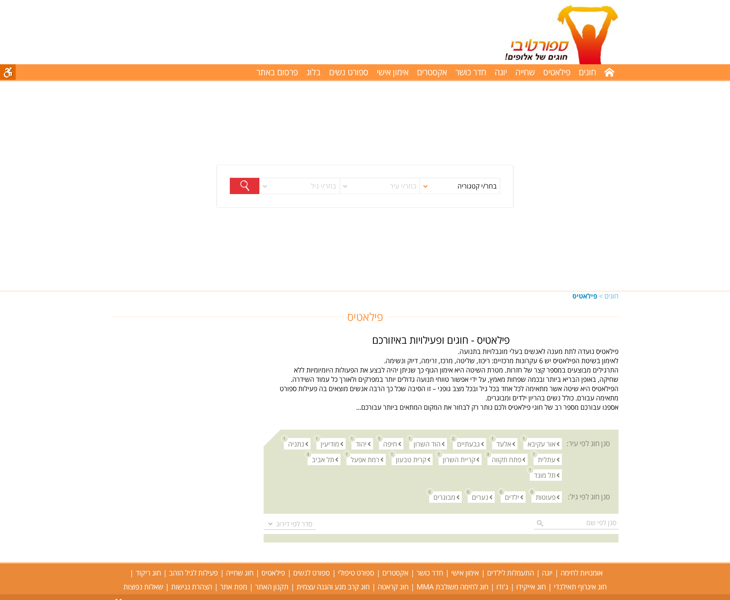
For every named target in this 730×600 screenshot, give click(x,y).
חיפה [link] (388, 443)
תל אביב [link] (321, 459)
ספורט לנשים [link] (311, 573)
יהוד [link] (359, 443)
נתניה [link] (294, 443)
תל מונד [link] (543, 474)
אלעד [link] (501, 443)
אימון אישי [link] (393, 72)
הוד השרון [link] (425, 443)
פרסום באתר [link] (277, 72)
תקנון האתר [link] (272, 587)
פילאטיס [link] (556, 72)
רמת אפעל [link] (362, 459)
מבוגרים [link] (442, 496)
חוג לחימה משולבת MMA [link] (452, 587)
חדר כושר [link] (470, 72)
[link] (552, 32)
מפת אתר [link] (233, 587)
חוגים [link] (611, 296)
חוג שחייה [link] (239, 573)
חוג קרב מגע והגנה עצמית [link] (333, 587)
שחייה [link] (525, 72)
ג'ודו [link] (502, 587)
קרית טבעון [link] (409, 459)
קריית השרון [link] (457, 459)
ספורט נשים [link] (348, 72)
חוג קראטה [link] (393, 587)
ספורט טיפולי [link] (356, 573)
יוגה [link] (501, 72)
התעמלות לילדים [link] (510, 573)
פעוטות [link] (543, 496)
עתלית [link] (545, 459)
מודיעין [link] (327, 443)
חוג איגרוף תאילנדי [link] (580, 587)
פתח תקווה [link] (504, 459)
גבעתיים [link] (466, 443)
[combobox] (290, 524)
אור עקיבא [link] (539, 443)
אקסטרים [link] (432, 72)
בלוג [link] (313, 72)
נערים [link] (478, 496)
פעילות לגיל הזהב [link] (193, 573)
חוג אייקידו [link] (531, 587)
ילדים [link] (510, 496)
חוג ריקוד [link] (148, 573)
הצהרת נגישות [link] (191, 587)
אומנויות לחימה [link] (582, 573)
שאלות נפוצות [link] (143, 587)
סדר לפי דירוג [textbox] (294, 524)
